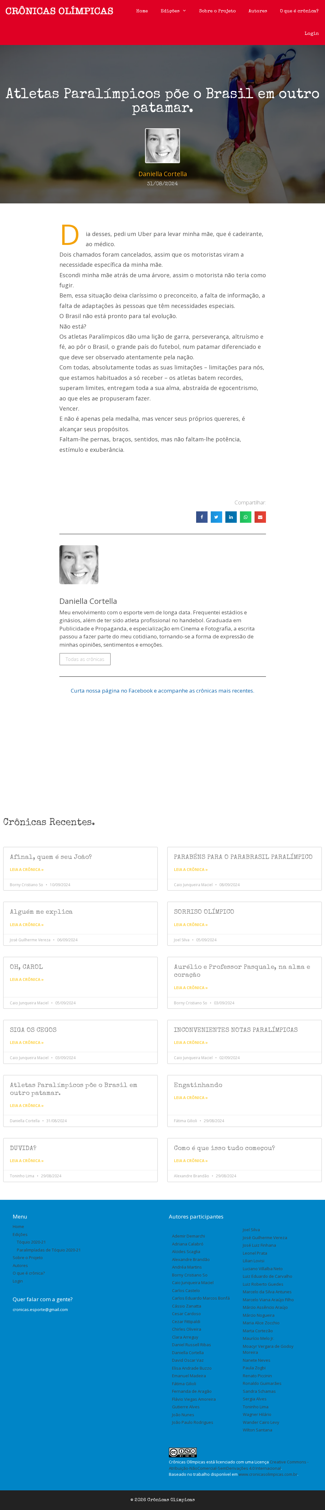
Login (312, 33)
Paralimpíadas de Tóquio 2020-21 (49, 1250)
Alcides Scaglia (186, 1251)
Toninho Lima (256, 1407)
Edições (170, 11)
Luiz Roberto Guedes (263, 1284)
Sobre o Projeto (217, 11)
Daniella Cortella (188, 1352)
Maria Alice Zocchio (261, 1323)
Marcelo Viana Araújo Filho (268, 1299)
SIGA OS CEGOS (33, 1030)
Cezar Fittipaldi (186, 1321)
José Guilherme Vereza (265, 1237)
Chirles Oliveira (186, 1329)
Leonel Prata (255, 1253)
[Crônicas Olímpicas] (59, 11)
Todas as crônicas (85, 659)
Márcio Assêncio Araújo (265, 1307)
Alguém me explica (41, 912)
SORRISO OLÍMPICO (204, 912)
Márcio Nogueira (259, 1315)
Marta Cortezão (258, 1331)
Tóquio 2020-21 (31, 1242)
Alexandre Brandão (191, 1259)
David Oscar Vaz (188, 1360)
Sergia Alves (255, 1399)
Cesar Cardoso (186, 1313)
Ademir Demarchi (188, 1236)
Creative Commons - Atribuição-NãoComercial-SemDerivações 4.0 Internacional (238, 1465)
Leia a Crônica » (27, 869)
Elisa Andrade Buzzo (192, 1368)
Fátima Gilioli (184, 1383)
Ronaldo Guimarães (262, 1383)
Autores (258, 11)
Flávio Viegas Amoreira (194, 1399)
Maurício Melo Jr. (258, 1338)
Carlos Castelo (186, 1290)
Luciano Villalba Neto (263, 1268)
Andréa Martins (187, 1267)
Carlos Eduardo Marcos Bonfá (201, 1298)
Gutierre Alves (186, 1407)
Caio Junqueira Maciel (193, 1282)
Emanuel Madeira (189, 1376)
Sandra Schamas (259, 1391)
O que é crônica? (299, 11)
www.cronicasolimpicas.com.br (268, 1474)
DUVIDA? (23, 1148)
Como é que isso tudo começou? (224, 1148)
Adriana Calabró (187, 1244)
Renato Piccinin (257, 1376)
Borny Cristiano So (190, 1275)
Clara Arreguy (185, 1337)
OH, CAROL (26, 967)
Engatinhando (198, 1085)
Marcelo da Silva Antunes (267, 1292)
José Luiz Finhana (259, 1245)
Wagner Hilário (257, 1414)
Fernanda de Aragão (192, 1391)
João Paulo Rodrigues (192, 1422)
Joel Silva (251, 1229)
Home (142, 11)
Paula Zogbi (254, 1368)
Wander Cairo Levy (261, 1422)
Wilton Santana (257, 1430)
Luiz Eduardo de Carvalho (267, 1276)
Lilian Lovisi (253, 1261)
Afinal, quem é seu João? (51, 857)
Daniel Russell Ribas (191, 1344)
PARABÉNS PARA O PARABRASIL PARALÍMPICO (243, 857)
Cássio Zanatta (186, 1306)
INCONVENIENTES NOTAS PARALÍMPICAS (236, 1030)
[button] (202, 517)
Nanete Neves (256, 1360)
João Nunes (183, 1414)
